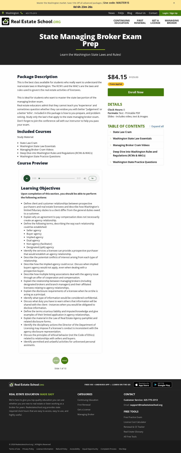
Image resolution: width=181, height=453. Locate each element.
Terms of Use (14, 449)
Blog (129, 13)
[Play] (26, 178)
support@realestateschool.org (146, 404)
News (111, 13)
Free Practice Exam (133, 417)
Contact (153, 13)
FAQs (121, 13)
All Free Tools (130, 436)
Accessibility (75, 449)
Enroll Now (135, 92)
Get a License (155, 22)
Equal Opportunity (90, 449)
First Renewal (140, 22)
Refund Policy (61, 449)
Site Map (122, 449)
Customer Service (133, 399)
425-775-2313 (31, 13)
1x (92, 178)
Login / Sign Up (170, 13)
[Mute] (85, 178)
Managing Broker (172, 22)
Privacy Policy (28, 449)
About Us (140, 13)
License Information (44, 449)
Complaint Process (108, 449)
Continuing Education (122, 22)
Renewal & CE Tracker (134, 426)
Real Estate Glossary (133, 431)
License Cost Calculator (135, 422)
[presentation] (56, 360)
